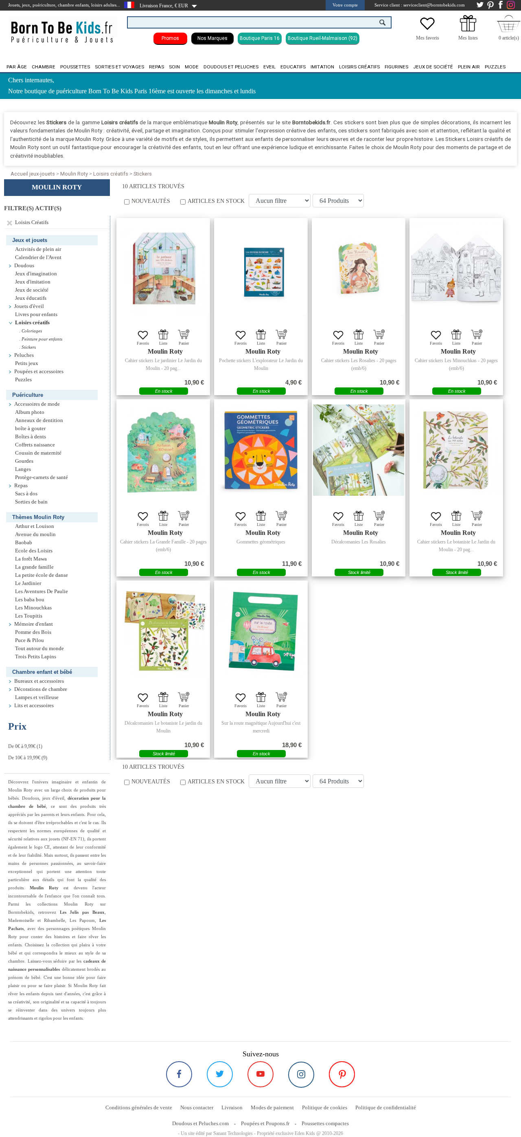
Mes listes (468, 38)
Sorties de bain (31, 502)
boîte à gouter (30, 428)
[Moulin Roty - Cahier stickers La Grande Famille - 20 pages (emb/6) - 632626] (163, 450)
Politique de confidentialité (385, 1107)
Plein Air (469, 67)
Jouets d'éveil (29, 306)
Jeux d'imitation (32, 282)
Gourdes (24, 461)
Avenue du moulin (35, 534)
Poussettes (75, 67)
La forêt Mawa (31, 559)
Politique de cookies (324, 1107)
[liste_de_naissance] (468, 30)
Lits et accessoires (34, 705)
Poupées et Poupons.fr (265, 1123)
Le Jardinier (28, 583)
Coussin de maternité (38, 453)
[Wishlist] (427, 30)
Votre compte (345, 4)
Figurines (396, 67)
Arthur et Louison (34, 526)
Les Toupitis (28, 616)
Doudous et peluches (231, 67)
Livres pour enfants (36, 314)
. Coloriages (30, 330)
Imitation (322, 67)
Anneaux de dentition (39, 420)
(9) (27, 758)
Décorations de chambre (40, 689)
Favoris (143, 343)
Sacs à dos (26, 494)
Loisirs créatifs (359, 67)
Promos (170, 38)
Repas (156, 67)
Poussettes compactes (325, 1123)
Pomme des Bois (33, 632)
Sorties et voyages (119, 67)
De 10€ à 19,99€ (24, 758)
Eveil (269, 67)
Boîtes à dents (30, 437)
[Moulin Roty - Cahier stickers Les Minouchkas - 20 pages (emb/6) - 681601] (456, 269)
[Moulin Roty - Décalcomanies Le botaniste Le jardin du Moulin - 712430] (163, 631)
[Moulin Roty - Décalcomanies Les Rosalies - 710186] (358, 450)
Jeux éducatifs (30, 298)
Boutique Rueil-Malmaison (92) (322, 38)
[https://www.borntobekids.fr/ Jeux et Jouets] (62, 27)
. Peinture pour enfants (40, 338)
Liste (163, 343)
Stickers (143, 174)
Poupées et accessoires (38, 371)
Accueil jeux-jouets (33, 174)
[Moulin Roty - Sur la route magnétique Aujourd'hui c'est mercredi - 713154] (261, 631)
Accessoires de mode (37, 404)
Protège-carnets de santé (41, 477)
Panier (184, 343)
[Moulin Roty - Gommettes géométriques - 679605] (261, 450)
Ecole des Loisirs (34, 551)
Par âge (17, 67)
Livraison (232, 1107)
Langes (23, 469)
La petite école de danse (41, 575)
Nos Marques (212, 38)
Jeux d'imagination (36, 274)
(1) (25, 746)
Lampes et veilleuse (37, 697)
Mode (192, 67)
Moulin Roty (74, 174)
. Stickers (27, 347)
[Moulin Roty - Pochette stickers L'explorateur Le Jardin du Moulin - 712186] (261, 269)
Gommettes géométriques (260, 542)
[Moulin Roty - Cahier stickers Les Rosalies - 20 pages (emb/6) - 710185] (358, 269)
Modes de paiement (272, 1107)
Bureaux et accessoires (39, 681)
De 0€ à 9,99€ (21, 746)
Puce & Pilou (29, 640)
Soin (174, 67)
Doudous (24, 265)
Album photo (29, 412)
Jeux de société (433, 67)
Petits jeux (26, 363)
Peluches (24, 355)
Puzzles (495, 67)
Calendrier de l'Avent (38, 257)
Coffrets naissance (35, 445)
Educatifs (293, 67)
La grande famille (34, 567)
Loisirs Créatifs (30, 222)
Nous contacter (196, 1107)
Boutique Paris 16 (260, 38)
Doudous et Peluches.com (200, 1123)
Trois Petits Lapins (35, 657)
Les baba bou (29, 600)
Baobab (23, 542)
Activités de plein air (38, 249)
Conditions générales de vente (138, 1107)
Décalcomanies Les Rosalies (358, 542)
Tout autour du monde (39, 648)
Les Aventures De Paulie (41, 591)
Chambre (43, 67)
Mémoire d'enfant (33, 624)
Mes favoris (427, 38)
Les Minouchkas (33, 608)
